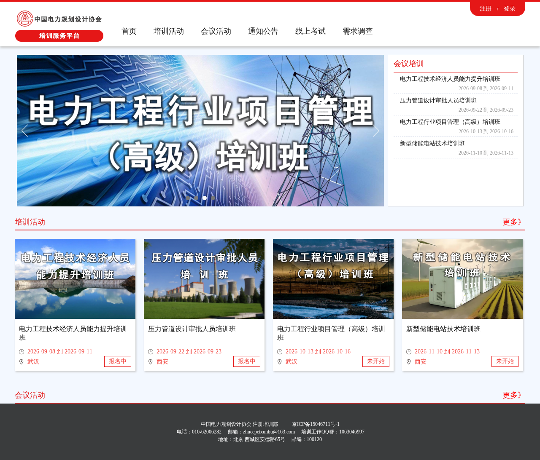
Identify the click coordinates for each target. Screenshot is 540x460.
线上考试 (310, 31)
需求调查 (358, 31)
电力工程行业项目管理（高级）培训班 (450, 122)
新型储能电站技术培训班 (432, 143)
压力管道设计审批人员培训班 (438, 100)
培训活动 (169, 31)
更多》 (513, 222)
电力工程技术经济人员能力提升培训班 (450, 79)
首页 (129, 31)
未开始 (376, 361)
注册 (485, 8)
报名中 (118, 361)
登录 (510, 8)
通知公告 (263, 31)
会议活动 (216, 31)
